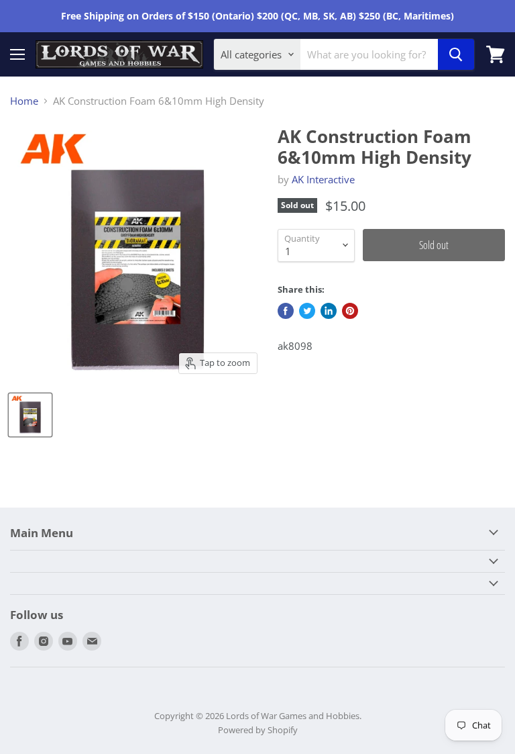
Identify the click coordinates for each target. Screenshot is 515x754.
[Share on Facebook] (286, 311)
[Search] (456, 54)
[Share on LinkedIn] (329, 311)
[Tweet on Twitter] (307, 311)
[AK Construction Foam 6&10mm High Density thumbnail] (30, 414)
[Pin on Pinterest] (350, 311)
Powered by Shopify (258, 730)
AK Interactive (323, 179)
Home (24, 101)
